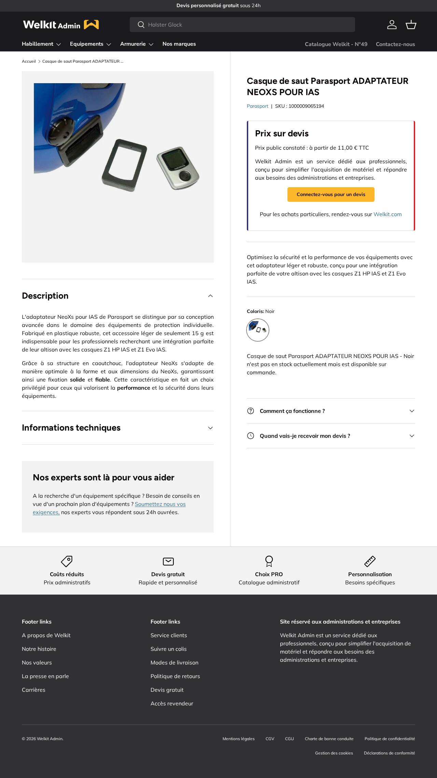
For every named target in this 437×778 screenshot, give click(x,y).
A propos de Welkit (46, 635)
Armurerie (133, 44)
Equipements (86, 44)
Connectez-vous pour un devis (331, 194)
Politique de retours (175, 676)
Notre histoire (39, 648)
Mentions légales (239, 738)
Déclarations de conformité (389, 752)
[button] (411, 24)
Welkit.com (387, 214)
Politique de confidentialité (390, 738)
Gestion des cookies (334, 752)
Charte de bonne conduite (329, 738)
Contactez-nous (395, 44)
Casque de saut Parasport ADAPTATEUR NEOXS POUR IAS (83, 61)
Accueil (29, 61)
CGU (289, 738)
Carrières (33, 689)
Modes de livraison (174, 662)
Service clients (169, 635)
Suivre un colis (169, 648)
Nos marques (179, 44)
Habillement (37, 44)
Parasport (257, 106)
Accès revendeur (172, 703)
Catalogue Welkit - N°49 (336, 44)
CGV (270, 738)
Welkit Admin (49, 738)
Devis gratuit (167, 689)
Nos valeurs (37, 662)
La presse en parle (45, 676)
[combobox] (242, 24)
